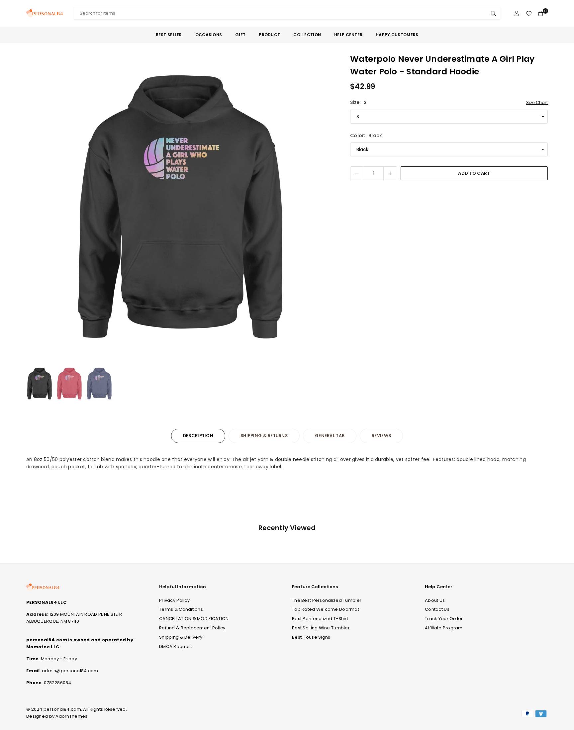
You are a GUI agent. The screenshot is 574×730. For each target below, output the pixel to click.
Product (269, 35)
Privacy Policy (174, 600)
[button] (326, 208)
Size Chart (537, 102)
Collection (307, 35)
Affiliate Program (444, 628)
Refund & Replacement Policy (192, 628)
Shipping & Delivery (180, 637)
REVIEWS (381, 435)
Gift (240, 35)
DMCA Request (175, 646)
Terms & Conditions (181, 609)
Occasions (208, 35)
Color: (366, 135)
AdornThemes (71, 716)
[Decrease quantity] (357, 173)
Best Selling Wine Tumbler (321, 628)
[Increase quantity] (390, 173)
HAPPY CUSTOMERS (397, 35)
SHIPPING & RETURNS (264, 435)
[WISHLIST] (529, 13)
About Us (435, 600)
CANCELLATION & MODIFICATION (194, 618)
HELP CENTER (348, 35)
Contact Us (437, 609)
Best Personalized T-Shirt (320, 618)
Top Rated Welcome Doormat (325, 609)
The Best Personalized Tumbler (326, 600)
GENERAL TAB (329, 435)
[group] (180, 207)
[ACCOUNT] (517, 13)
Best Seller (169, 35)
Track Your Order (444, 618)
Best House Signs (311, 637)
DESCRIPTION (198, 435)
